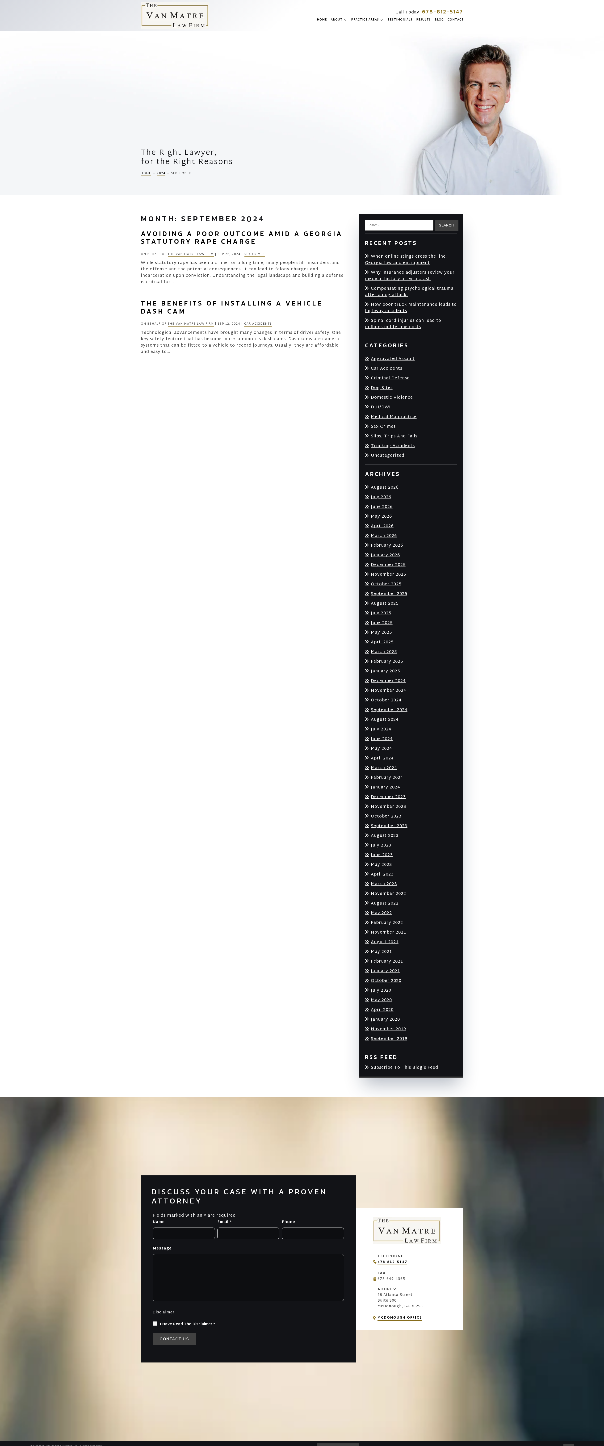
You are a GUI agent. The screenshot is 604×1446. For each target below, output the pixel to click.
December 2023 (388, 796)
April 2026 (382, 526)
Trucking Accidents (393, 445)
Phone (288, 1222)
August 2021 (384, 942)
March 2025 (384, 651)
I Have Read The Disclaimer (187, 1324)
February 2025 (387, 661)
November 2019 (388, 1029)
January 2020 (385, 1019)
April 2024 (382, 758)
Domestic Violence (392, 397)
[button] (599, 1412)
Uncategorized (387, 455)
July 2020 (381, 990)
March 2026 (384, 535)
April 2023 (382, 874)
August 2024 (385, 719)
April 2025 (382, 642)
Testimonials (399, 20)
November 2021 (388, 932)
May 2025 (381, 632)
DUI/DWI (381, 407)
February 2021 (387, 961)
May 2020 (381, 1000)
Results (423, 20)
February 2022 (387, 922)
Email (224, 1222)
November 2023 (388, 806)
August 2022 (384, 903)
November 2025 (388, 574)
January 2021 (385, 971)
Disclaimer (164, 1312)
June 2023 (382, 854)
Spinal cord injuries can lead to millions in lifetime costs (403, 323)
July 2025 (381, 613)
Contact (456, 20)
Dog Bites (382, 387)
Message (162, 1248)
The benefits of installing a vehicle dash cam (232, 307)
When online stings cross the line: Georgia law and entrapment (406, 259)
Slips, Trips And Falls (394, 436)
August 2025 (384, 603)
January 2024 (385, 787)
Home (322, 20)
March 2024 (384, 767)
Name (159, 1222)
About (337, 20)
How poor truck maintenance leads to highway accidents (411, 307)
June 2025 (382, 622)
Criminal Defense (390, 378)
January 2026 (385, 555)
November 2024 (388, 690)
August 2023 (385, 835)
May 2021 (381, 951)
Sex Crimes (254, 254)
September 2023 (389, 825)
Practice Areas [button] (365, 20)
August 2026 (384, 487)
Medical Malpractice (394, 416)
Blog (439, 20)
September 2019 (389, 1038)
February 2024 (387, 777)
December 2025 (388, 564)
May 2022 (381, 913)
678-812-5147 (442, 12)
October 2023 (386, 816)
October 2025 (386, 584)
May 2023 (381, 864)
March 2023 (384, 883)
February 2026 (387, 545)
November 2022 (388, 893)
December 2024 (388, 680)
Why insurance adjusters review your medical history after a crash (410, 275)
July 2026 (381, 497)
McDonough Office (400, 1318)
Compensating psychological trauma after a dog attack (409, 291)
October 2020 (386, 980)
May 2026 (381, 516)
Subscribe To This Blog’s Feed (404, 1068)
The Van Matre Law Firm (191, 254)
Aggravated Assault (393, 358)
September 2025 (389, 593)
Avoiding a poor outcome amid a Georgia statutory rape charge (242, 238)
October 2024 (386, 700)
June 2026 (382, 506)
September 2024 (389, 709)
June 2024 (382, 738)
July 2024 (381, 729)
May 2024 (381, 748)
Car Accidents (258, 324)
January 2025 (385, 671)
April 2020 (382, 1009)
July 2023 (381, 845)
